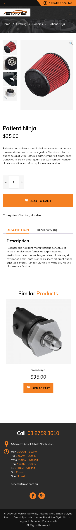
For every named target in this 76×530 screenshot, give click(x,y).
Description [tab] (17, 230)
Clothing (21, 24)
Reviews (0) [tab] (47, 230)
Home (6, 24)
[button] (71, 43)
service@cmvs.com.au (24, 484)
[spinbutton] (13, 182)
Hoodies (37, 24)
